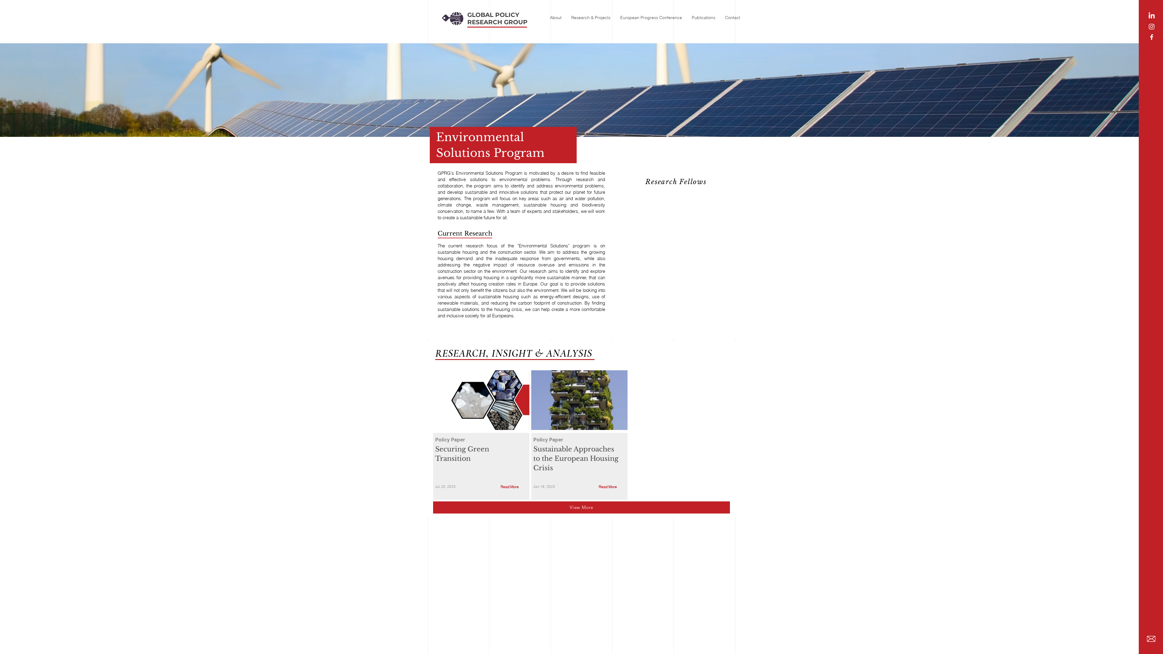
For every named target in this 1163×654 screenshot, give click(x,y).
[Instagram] (1151, 26)
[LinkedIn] (1151, 16)
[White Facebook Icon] (1151, 37)
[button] (555, 14)
